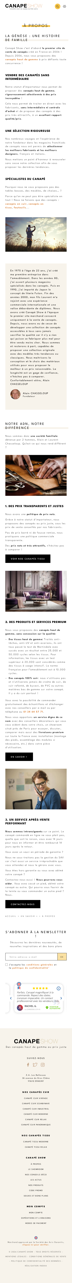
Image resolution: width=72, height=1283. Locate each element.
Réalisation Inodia (36, 1265)
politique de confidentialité (30, 967)
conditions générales (39, 964)
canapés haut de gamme (21, 59)
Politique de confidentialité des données (36, 1261)
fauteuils (20, 207)
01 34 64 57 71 (33, 711)
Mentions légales (16, 1256)
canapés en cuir (16, 203)
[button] (57, 6)
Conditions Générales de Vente (47, 1256)
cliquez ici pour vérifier (35, 1244)
